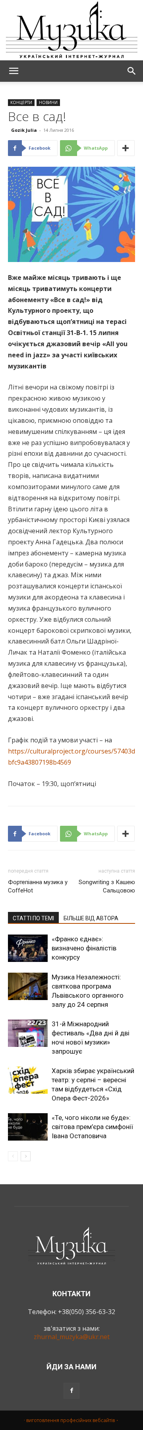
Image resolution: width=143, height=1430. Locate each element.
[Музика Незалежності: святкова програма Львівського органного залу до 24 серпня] (28, 986)
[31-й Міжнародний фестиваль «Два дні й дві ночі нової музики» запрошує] (28, 1033)
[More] (126, 148)
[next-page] (26, 1156)
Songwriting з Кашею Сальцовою (107, 886)
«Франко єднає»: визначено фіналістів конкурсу (84, 948)
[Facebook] (71, 1391)
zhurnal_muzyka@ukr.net (72, 1336)
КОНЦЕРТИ (21, 102)
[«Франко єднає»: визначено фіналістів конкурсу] (28, 948)
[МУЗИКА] (71, 30)
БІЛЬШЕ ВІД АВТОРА (91, 918)
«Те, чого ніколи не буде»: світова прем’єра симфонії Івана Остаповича (92, 1127)
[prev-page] (13, 1156)
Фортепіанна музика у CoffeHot (38, 886)
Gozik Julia (24, 130)
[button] (13, 71)
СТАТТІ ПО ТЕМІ (33, 918)
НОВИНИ (48, 102)
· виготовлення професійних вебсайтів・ (72, 1420)
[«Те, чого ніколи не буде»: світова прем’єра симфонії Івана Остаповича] (28, 1127)
